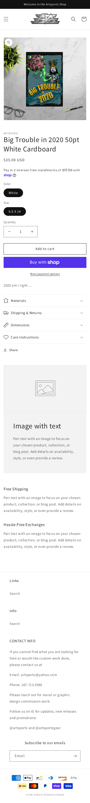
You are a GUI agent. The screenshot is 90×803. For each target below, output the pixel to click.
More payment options (45, 274)
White (13, 193)
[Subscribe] (75, 756)
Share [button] (13, 350)
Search (15, 593)
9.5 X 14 (15, 211)
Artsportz (38, 794)
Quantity (10, 222)
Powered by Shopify (54, 794)
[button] (6, 19)
